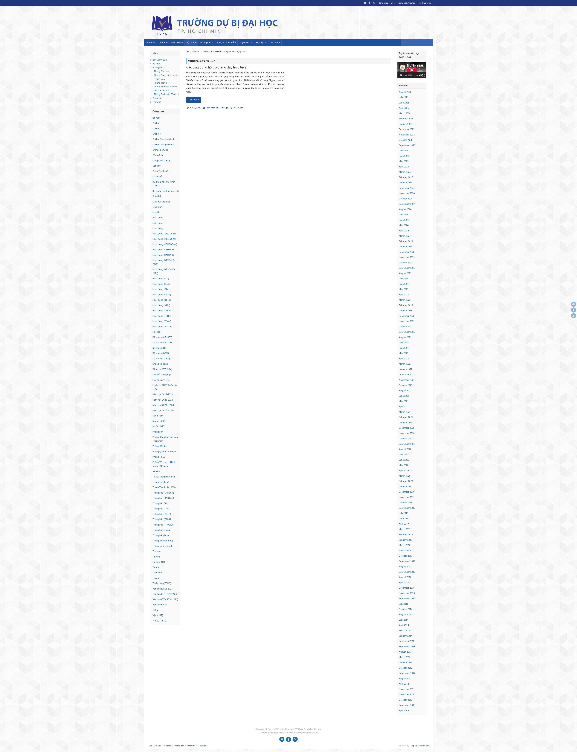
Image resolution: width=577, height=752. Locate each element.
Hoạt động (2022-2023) (164, 233)
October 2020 (405, 438)
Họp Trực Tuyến (424, 3)
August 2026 (405, 92)
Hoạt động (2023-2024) (164, 239)
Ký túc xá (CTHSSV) (162, 369)
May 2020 (403, 465)
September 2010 (407, 705)
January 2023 (405, 310)
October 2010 (405, 700)
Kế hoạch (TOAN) (161, 358)
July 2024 (403, 214)
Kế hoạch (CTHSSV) (162, 337)
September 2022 (407, 332)
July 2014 (403, 619)
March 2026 (405, 113)
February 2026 (406, 118)
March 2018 (405, 545)
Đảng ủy (156, 165)
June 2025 (404, 156)
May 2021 (403, 401)
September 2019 (407, 508)
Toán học (157, 572)
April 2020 (404, 470)
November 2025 (407, 134)
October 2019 (405, 502)
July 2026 (403, 97)
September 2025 (407, 145)
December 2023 (406, 252)
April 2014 (404, 625)
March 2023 (405, 300)
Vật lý (155, 610)
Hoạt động (158, 217)
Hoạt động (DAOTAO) (163, 255)
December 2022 (406, 316)
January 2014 (405, 636)
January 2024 (405, 246)
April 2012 (404, 683)
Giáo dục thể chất (161, 201)
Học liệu (156, 332)
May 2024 (403, 225)
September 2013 (407, 646)
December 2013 (406, 641)
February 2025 (406, 177)
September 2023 (407, 268)
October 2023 (405, 262)
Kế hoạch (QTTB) (161, 353)
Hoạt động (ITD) (213, 107)
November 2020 (407, 433)
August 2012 (405, 678)
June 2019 (404, 518)
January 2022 (405, 369)
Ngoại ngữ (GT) (160, 421)
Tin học (206, 51)
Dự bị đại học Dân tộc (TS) (166, 191)
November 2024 (407, 193)
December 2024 (406, 188)
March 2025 (405, 172)
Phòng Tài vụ (160, 83)
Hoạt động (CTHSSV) (163, 249)
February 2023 (406, 305)
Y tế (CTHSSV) (160, 620)
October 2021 (405, 385)
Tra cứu (156, 578)
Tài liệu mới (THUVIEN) (164, 476)
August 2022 (405, 337)
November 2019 (407, 497)
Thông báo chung (161, 530)
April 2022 (404, 358)
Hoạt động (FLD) (161, 278)
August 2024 (405, 209)
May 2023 (403, 289)
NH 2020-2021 (160, 426)
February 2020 (406, 481)
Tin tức (156, 567)
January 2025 (405, 182)
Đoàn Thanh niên (161, 171)
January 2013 (405, 662)
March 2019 (405, 529)
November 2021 (407, 380)
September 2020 (407, 444)
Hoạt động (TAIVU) (162, 310)
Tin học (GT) (159, 562)
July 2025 (403, 150)
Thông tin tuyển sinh (162, 546)
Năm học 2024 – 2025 (163, 405)
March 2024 (405, 236)
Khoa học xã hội (160, 364)
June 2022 (404, 348)
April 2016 (404, 582)
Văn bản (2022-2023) (163, 588)
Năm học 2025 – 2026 (163, 410)
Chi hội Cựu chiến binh (163, 139)
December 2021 (406, 374)
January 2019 (405, 540)
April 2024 (404, 230)
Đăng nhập (383, 3)
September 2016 (407, 572)
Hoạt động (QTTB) (162, 300)
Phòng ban (158, 67)
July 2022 (403, 342)
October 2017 (405, 556)
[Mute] (420, 75)
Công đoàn (158, 155)
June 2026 (404, 102)
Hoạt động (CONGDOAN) (165, 244)
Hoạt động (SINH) (161, 305)
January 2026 (405, 124)
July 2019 (403, 513)
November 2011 (407, 689)
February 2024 (406, 241)
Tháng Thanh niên (161, 482)
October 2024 (405, 198)
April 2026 (404, 108)
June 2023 (404, 284)
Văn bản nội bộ (160, 604)
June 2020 (404, 460)
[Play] (401, 75)
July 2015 (403, 604)
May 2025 (403, 161)
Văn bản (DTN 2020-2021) (165, 599)
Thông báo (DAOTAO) (163, 498)
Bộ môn (195, 51)
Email (393, 3)
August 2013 (405, 651)
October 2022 (405, 326)
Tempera (413, 745)
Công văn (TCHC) (161, 160)
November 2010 (407, 694)
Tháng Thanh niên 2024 (164, 487)
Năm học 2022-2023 (163, 394)
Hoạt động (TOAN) (162, 321)
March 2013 (405, 657)
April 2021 (404, 406)
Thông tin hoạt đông (163, 540)
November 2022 (407, 321)
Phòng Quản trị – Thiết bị (166, 94)
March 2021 (405, 412)
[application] (411, 70)
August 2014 (405, 614)
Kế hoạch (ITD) (160, 348)
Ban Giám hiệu (160, 60)
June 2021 (404, 396)
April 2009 (404, 710)
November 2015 (407, 593)
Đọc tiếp (193, 99)
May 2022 (403, 353)
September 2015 (407, 598)
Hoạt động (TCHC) (162, 316)
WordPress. (424, 745)
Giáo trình (157, 207)
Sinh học (157, 471)
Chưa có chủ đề (160, 150)
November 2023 (407, 257)
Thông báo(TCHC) (162, 535)
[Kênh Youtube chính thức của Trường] (365, 3)
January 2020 (405, 486)
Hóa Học (157, 212)
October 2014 (405, 609)
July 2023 (403, 278)
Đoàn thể (157, 98)
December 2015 (406, 587)
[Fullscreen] (423, 75)
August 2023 (405, 273)
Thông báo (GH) (160, 503)
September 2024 (407, 204)
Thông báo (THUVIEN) (163, 524)
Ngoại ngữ (158, 415)
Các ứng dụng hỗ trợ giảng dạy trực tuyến (217, 67)
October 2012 (405, 668)
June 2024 (404, 220)
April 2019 (404, 524)
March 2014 (405, 630)
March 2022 (405, 364)
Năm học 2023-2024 (163, 399)
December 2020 (406, 428)
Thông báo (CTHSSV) (163, 492)
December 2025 (406, 129)
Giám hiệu (157, 196)
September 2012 (407, 673)
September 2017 (407, 561)
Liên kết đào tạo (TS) (163, 374)
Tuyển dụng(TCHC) (162, 583)
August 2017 (405, 566)
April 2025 (404, 166)
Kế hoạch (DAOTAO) (162, 342)
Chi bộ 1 (157, 123)
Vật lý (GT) (158, 615)
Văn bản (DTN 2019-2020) (165, 594)
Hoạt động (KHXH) (162, 294)
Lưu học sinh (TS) (161, 380)
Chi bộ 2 (157, 128)
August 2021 (405, 390)
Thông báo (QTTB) (162, 514)
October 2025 (405, 140)
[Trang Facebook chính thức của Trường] (369, 3)
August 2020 (405, 449)
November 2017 (407, 550)
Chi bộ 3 (157, 133)
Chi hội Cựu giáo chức (163, 144)
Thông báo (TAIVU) (162, 519)
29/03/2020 (195, 107)
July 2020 (403, 454)
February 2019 (406, 534)
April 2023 (404, 294)
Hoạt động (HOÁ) (161, 284)
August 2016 (405, 577)
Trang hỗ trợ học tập (406, 3)
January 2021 (405, 422)
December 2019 (406, 492)
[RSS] (374, 3)
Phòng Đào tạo (161, 71)
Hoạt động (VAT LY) (162, 326)
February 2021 (406, 417)
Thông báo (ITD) (228, 107)
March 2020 (405, 476)
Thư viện (157, 102)
